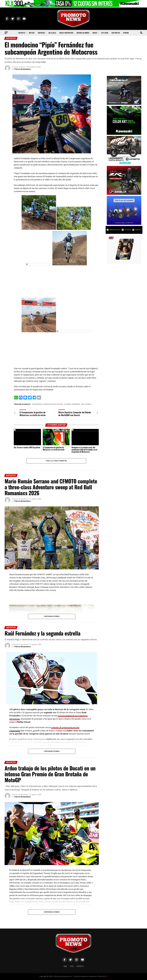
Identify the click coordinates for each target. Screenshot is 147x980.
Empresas (41, 33)
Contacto (80, 966)
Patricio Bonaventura (22, 69)
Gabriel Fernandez (72, 404)
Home (65, 966)
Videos (94, 33)
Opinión (126, 33)
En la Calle (52, 33)
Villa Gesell (87, 404)
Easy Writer (116, 33)
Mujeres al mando (83, 33)
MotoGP (32, 33)
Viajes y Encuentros (66, 33)
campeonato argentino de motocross (48, 404)
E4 (107, 976)
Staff (72, 966)
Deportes (21, 33)
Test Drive (104, 33)
